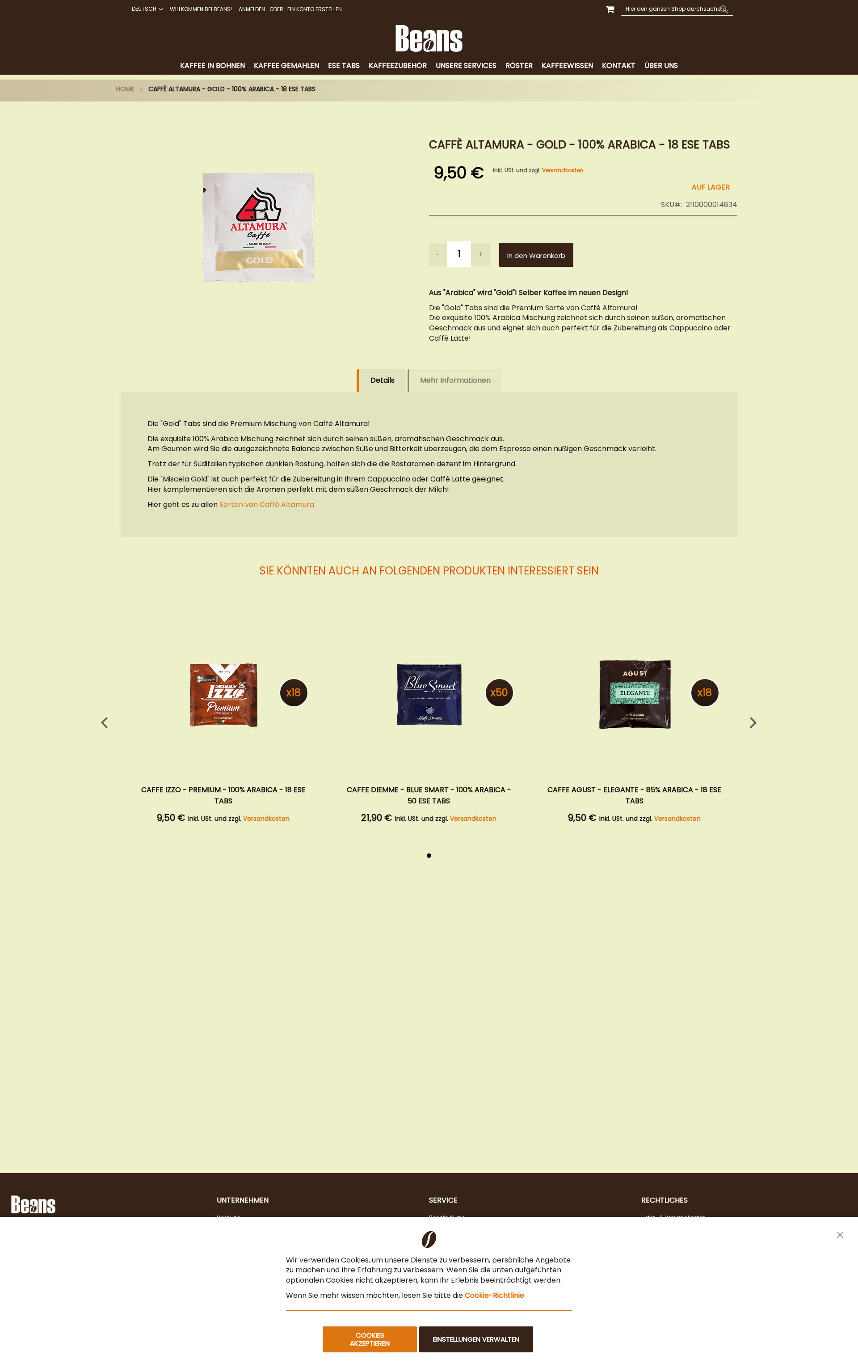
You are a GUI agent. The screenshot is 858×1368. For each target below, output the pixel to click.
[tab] (429, 66)
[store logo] (429, 38)
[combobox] (677, 9)
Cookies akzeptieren (370, 1339)
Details (382, 380)
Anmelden (252, 9)
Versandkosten (562, 170)
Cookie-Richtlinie (494, 1295)
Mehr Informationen (455, 380)
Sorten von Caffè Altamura (266, 504)
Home (125, 89)
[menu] (429, 66)
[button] (146, 9)
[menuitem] (212, 66)
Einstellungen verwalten (476, 1339)
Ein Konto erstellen (314, 9)
